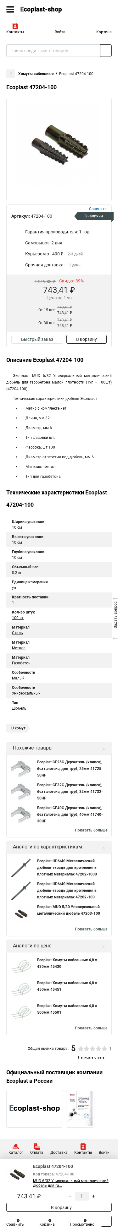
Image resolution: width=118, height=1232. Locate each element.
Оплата (36, 1152)
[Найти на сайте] (106, 50)
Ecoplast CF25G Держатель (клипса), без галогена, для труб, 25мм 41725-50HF (70, 768)
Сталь (17, 633)
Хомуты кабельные (35, 74)
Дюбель (19, 708)
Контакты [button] (15, 32)
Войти (60, 32)
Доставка (59, 1152)
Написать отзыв (91, 1057)
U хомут (18, 728)
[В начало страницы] (106, 1221)
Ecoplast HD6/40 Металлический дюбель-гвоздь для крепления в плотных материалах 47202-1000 (67, 867)
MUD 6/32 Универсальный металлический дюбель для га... (71, 1183)
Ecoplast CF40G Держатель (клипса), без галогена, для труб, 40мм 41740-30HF (70, 814)
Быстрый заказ (37, 339)
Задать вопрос (115, 616)
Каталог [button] (15, 1152)
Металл (18, 648)
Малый (18, 678)
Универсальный (26, 693)
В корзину (86, 339)
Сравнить (15, 1224)
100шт (18, 618)
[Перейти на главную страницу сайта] (47, 9)
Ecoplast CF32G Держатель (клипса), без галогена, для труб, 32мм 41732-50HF (70, 791)
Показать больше (91, 830)
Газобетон (21, 663)
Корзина (104, 32)
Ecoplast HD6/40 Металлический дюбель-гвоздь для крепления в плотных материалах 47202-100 (67, 890)
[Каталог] (10, 9)
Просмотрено (82, 1224)
